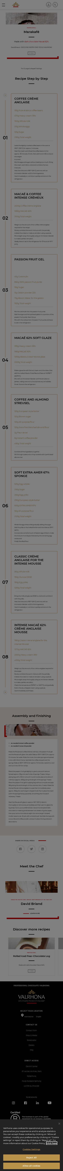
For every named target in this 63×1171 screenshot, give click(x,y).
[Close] (59, 1123)
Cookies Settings (31, 1149)
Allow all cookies (31, 1165)
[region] (31, 1145)
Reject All (31, 1157)
